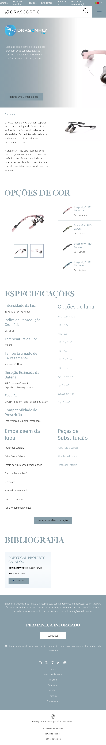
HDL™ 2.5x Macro (66, 316)
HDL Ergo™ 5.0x (66, 359)
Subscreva (53, 635)
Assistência (53, 690)
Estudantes (46, 3)
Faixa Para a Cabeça (68, 447)
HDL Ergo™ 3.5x (66, 342)
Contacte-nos (61, 3)
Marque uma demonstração (78, 3)
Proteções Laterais (67, 465)
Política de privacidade (53, 728)
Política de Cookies (53, 739)
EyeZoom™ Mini (66, 376)
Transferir (20, 580)
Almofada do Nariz (67, 456)
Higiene (33, 3)
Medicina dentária (17, 3)
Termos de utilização (53, 734)
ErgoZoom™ (64, 402)
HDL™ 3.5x (63, 333)
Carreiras (53, 695)
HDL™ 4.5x (63, 351)
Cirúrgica (4, 3)
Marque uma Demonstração (23, 96)
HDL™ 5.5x (63, 368)
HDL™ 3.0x (63, 325)
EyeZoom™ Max (66, 393)
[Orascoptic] (20, 12)
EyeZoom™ (63, 385)
